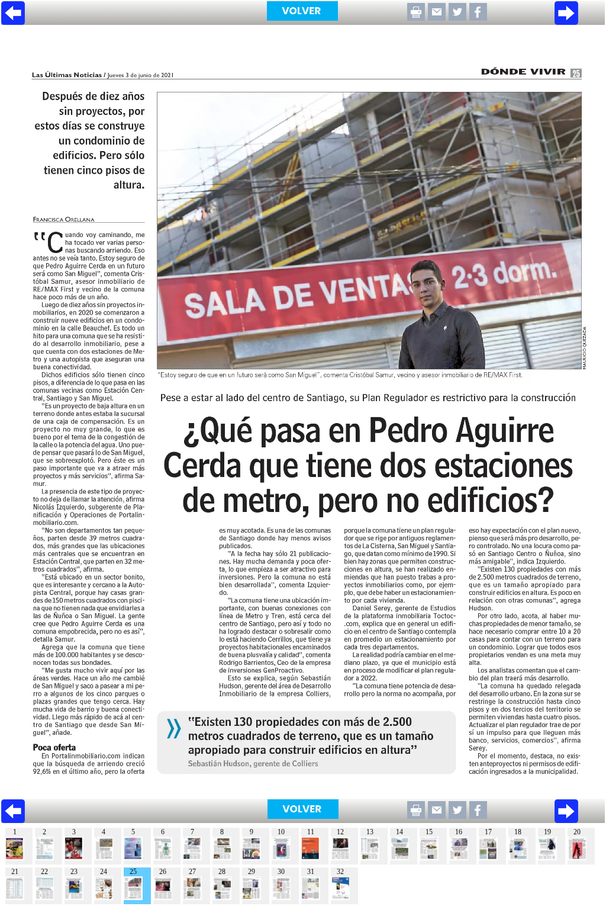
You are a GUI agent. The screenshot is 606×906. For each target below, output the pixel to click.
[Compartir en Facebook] (478, 17)
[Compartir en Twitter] (457, 17)
